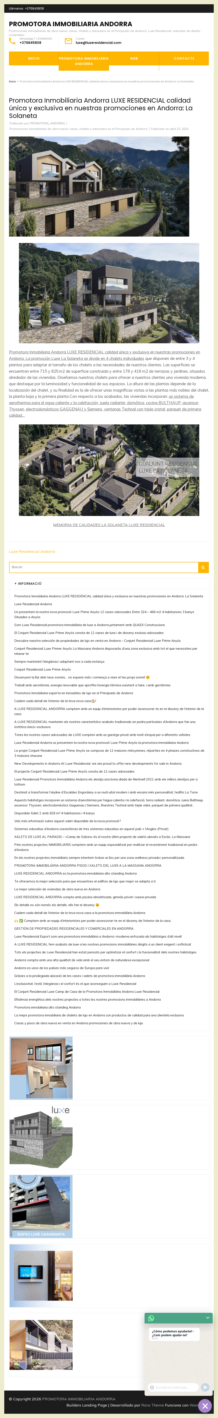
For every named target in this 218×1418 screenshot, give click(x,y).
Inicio (34, 58)
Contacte (184, 58)
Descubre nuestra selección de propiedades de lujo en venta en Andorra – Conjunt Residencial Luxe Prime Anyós (97, 641)
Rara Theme (153, 1405)
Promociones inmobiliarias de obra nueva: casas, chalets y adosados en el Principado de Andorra (78, 129)
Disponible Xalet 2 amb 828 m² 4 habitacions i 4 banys (54, 813)
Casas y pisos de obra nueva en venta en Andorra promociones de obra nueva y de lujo (78, 1023)
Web (134, 58)
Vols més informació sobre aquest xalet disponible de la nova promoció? (67, 821)
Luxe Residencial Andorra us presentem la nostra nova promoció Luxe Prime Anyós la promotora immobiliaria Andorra (101, 743)
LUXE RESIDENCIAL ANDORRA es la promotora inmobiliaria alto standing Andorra (76, 873)
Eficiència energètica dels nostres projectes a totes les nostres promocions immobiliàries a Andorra (87, 999)
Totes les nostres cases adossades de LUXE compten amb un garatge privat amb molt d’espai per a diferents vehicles (102, 735)
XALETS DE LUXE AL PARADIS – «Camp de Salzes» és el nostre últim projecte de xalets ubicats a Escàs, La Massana (102, 837)
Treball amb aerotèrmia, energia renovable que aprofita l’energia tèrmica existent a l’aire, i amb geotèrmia (92, 685)
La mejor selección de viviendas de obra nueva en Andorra (57, 889)
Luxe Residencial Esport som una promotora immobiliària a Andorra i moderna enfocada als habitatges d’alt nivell (98, 936)
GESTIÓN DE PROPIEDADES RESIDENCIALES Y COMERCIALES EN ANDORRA (73, 929)
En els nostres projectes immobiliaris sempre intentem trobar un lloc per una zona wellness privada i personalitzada (99, 858)
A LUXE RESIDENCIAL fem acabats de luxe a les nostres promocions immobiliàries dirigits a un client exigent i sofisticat (102, 944)
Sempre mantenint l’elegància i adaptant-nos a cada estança (59, 661)
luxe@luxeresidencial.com (98, 42)
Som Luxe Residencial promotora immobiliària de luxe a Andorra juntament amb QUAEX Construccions (89, 625)
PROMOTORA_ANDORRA (47, 123)
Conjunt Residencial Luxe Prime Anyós (42, 669)
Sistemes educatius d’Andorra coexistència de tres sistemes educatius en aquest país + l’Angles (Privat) (91, 829)
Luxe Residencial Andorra (32, 551)
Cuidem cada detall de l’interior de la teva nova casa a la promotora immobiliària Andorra (79, 913)
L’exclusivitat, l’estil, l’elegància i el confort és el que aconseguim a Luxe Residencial (75, 984)
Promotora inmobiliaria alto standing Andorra (47, 1007)
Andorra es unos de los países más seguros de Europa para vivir (61, 968)
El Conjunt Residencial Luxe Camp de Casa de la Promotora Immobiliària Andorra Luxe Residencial (86, 992)
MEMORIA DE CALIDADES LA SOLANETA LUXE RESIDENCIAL (109, 524)
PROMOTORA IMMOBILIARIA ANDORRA (70, 24)
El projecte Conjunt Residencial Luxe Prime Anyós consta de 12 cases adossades (74, 771)
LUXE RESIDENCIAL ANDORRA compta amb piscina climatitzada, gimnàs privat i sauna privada (85, 897)
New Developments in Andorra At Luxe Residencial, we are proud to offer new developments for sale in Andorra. (98, 763)
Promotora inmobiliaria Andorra (84, 61)
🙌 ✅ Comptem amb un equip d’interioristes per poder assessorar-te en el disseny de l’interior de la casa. (92, 921)
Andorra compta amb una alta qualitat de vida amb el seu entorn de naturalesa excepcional (81, 960)
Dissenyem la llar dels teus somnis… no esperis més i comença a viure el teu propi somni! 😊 (82, 677)
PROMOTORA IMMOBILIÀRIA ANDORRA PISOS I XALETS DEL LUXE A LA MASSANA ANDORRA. (88, 865)
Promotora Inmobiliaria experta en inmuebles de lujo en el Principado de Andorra (73, 693)
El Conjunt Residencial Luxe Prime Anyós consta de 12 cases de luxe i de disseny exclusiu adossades (89, 633)
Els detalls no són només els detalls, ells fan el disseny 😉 (56, 905)
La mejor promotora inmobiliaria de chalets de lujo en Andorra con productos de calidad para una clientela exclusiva (99, 1015)
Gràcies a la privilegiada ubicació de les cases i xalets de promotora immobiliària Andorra (79, 976)
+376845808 (34, 8)
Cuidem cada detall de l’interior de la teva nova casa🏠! (55, 701)
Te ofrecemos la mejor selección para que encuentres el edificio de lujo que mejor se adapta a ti (85, 881)
